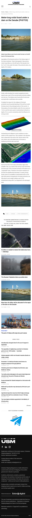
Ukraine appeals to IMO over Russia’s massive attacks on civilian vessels (15, 356)
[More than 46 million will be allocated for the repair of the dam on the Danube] (16, 290)
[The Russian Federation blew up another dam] (16, 265)
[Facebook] (2, 447)
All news (29, 405)
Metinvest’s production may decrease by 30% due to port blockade (15, 387)
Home (2, 12)
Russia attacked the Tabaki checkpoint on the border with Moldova (15, 381)
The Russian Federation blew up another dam (14, 277)
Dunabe (13, 213)
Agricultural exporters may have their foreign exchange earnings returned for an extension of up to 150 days (15, 394)
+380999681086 (5, 460)
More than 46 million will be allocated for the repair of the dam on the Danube (16, 303)
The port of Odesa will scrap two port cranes (16, 223)
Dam (7, 213)
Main (30, 515)
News (6, 12)
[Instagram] (10, 447)
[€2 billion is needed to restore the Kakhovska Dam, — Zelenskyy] (16, 238)
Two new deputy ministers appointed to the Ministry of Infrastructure (15, 400)
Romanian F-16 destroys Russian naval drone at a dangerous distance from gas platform (14, 362)
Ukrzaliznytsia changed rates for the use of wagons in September (14, 343)
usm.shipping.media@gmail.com (13, 462)
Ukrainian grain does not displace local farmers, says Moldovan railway (14, 368)
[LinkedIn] (6, 447)
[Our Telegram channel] (16, 420)
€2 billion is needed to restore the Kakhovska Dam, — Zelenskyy (15, 250)
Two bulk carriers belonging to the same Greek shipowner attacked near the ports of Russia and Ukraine (15, 375)
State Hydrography (23, 213)
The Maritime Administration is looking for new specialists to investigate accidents (16, 220)
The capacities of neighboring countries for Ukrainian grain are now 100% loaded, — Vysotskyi (14, 350)
